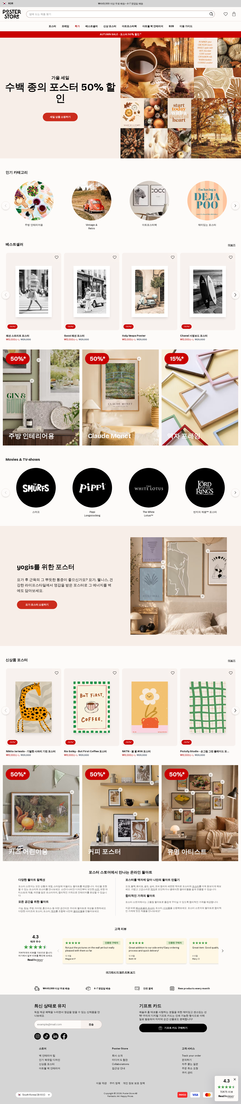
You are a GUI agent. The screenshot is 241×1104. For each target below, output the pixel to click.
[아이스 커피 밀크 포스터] (120, 789)
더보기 (231, 245)
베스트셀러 (14, 244)
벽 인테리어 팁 (47, 1055)
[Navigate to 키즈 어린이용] (41, 813)
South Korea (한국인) (33, 1094)
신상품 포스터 (17, 660)
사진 (97, 889)
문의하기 (187, 1059)
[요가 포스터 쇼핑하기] (178, 586)
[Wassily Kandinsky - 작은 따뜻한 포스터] (222, 782)
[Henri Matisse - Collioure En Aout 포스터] (186, 790)
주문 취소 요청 (190, 1068)
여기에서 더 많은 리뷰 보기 (120, 972)
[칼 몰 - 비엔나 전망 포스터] (210, 793)
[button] (226, 1088)
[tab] (225, 14)
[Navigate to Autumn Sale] (180, 98)
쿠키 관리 (187, 1072)
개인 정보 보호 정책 (134, 1083)
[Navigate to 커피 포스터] (120, 813)
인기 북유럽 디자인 (49, 1059)
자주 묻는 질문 (190, 1064)
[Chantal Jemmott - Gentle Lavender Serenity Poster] (163, 562)
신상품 (166, 908)
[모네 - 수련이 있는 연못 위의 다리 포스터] (139, 358)
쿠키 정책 (115, 1083)
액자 (53, 911)
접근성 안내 (118, 1068)
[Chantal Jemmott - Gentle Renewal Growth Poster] (163, 567)
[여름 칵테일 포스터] (38, 360)
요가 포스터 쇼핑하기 (37, 604)
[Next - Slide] (235, 205)
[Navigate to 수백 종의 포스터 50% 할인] (60, 98)
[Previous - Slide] (5, 205)
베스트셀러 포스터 (145, 908)
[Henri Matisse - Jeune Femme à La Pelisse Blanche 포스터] (222, 797)
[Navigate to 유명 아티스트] (200, 813)
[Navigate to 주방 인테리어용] (41, 397)
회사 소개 (117, 1055)
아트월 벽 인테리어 (49, 1068)
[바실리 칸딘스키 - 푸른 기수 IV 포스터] (193, 810)
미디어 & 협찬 (120, 1059)
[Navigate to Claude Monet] (120, 397)
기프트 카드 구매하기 (176, 1027)
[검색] (211, 14)
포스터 (195, 886)
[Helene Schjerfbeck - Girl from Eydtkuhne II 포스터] (181, 810)
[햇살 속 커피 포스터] (152, 783)
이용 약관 (101, 1083)
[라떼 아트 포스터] (147, 819)
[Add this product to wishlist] (56, 257)
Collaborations (120, 1064)
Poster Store (128, 1093)
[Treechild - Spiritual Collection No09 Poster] (208, 551)
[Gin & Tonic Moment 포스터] (32, 381)
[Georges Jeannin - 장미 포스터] (210, 775)
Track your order (191, 1055)
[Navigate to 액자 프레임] (200, 397)
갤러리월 (77, 911)
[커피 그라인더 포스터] (135, 814)
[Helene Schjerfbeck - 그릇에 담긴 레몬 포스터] (193, 793)
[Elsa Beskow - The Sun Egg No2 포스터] (72, 792)
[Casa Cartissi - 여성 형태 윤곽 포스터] (202, 596)
